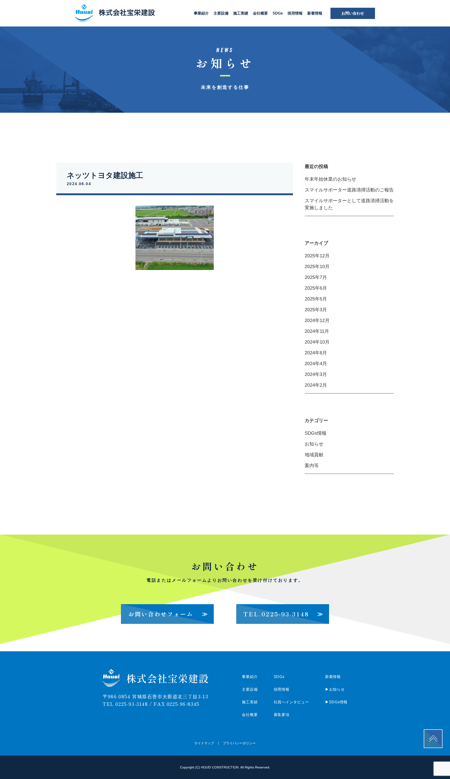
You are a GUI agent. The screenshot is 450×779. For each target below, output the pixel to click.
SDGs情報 (315, 433)
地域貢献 (314, 454)
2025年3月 (316, 309)
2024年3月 (316, 374)
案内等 (312, 465)
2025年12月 (317, 255)
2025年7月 (316, 277)
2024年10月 (317, 342)
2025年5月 (316, 298)
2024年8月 (316, 352)
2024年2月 (316, 385)
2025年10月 (317, 266)
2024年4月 (316, 363)
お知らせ (314, 443)
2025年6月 (316, 288)
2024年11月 (317, 331)
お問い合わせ (352, 13)
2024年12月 (317, 320)
